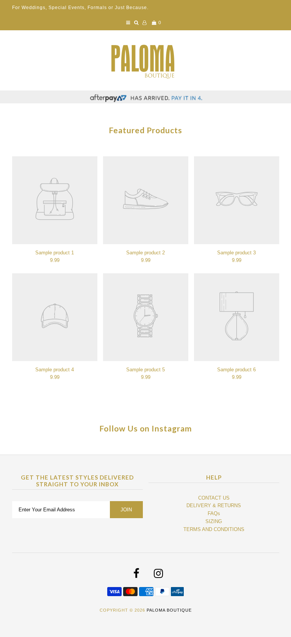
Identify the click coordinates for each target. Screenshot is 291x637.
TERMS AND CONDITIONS (213, 529)
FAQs (214, 513)
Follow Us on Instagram (145, 428)
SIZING (213, 521)
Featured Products (145, 130)
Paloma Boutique (169, 610)
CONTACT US (214, 498)
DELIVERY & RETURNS (213, 505)
